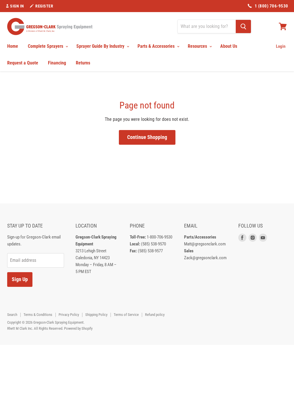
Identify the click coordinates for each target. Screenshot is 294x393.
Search (12, 314)
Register (44, 6)
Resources (198, 46)
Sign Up (20, 279)
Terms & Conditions (38, 314)
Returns (83, 63)
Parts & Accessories (157, 46)
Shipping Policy (96, 314)
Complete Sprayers (46, 46)
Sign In (17, 6)
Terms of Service (126, 314)
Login (280, 46)
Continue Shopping (147, 137)
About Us (228, 46)
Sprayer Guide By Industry (100, 46)
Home (12, 46)
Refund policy (155, 314)
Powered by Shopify (78, 328)
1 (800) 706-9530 (271, 6)
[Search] (243, 26)
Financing (57, 63)
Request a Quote (22, 63)
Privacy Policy (69, 314)
